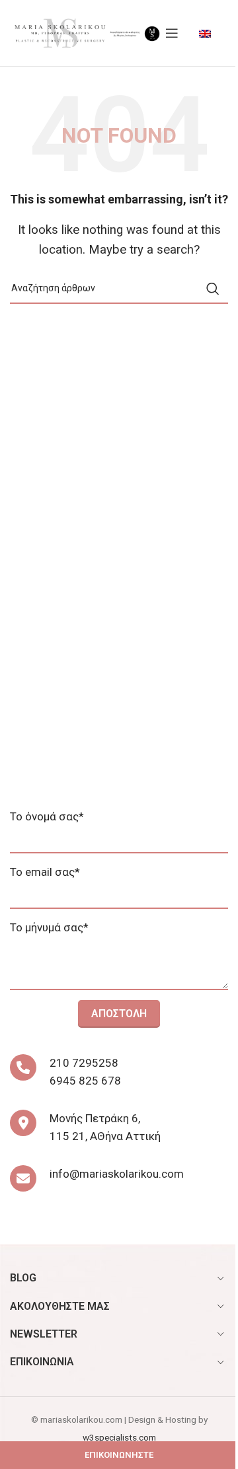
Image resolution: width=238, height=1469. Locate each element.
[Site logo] (59, 31)
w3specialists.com (119, 1437)
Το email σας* (45, 871)
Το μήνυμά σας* (49, 927)
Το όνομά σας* (47, 816)
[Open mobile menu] (172, 33)
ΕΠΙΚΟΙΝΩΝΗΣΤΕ (119, 1455)
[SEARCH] (213, 288)
